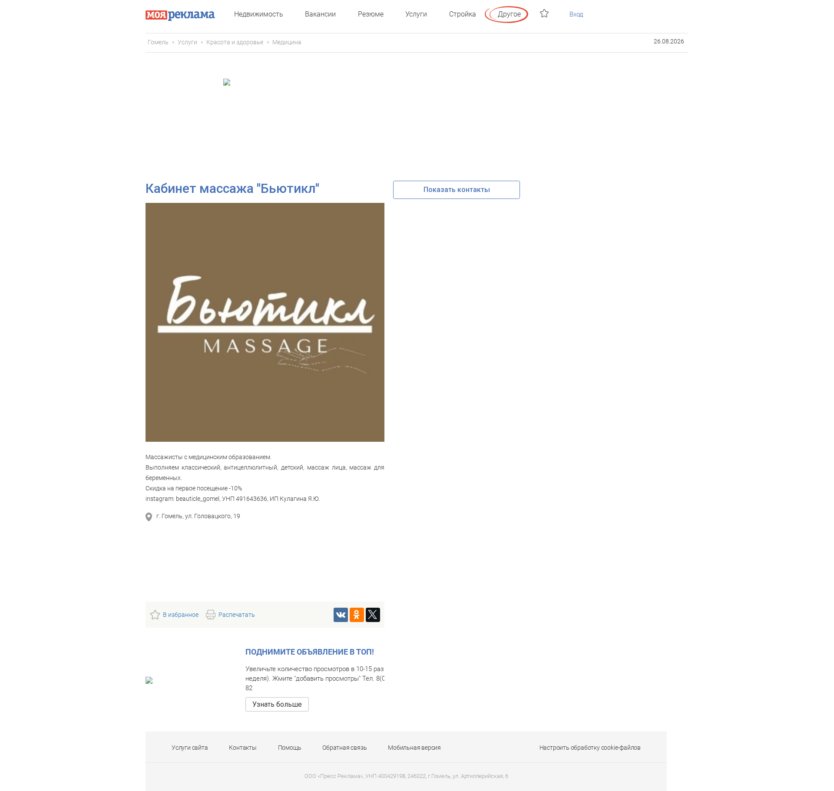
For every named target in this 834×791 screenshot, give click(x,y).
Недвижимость (258, 14)
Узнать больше (277, 704)
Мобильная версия (414, 747)
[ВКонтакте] (341, 615)
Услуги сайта (190, 747)
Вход (576, 14)
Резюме (371, 14)
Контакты (242, 747)
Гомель (158, 42)
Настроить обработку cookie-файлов (590, 747)
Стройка (462, 14)
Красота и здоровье (234, 42)
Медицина (286, 42)
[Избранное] (545, 13)
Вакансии (320, 14)
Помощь (289, 747)
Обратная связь (344, 747)
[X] (373, 615)
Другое (509, 14)
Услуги (416, 14)
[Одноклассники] (357, 615)
